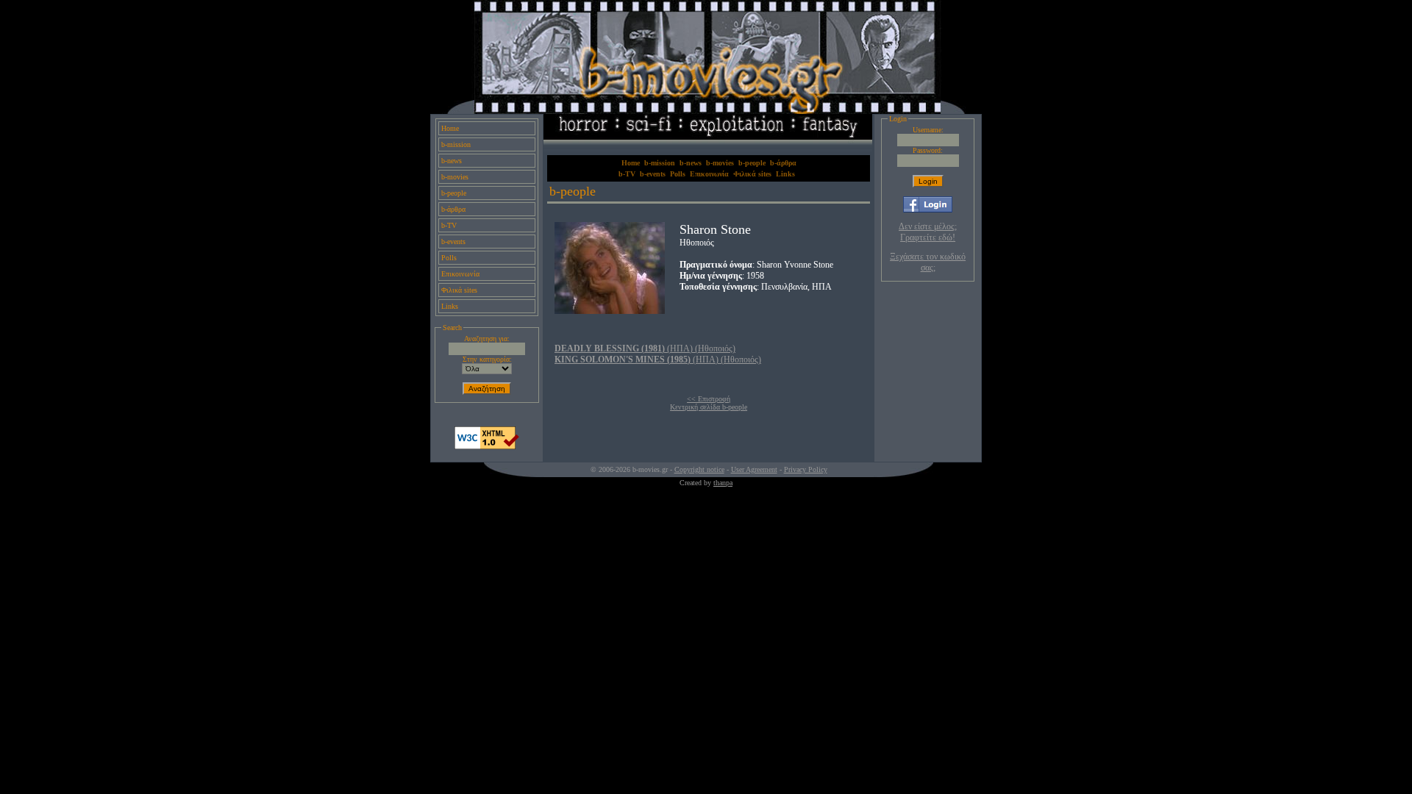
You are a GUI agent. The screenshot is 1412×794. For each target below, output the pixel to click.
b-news (451, 161)
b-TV (449, 225)
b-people (453, 193)
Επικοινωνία (460, 274)
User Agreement (754, 469)
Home (450, 128)
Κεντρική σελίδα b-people (708, 407)
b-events (453, 241)
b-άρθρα (453, 209)
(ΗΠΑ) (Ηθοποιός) (645, 348)
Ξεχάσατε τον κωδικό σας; (928, 262)
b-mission (456, 144)
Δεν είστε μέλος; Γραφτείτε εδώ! (928, 232)
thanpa (722, 483)
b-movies (454, 177)
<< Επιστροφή (708, 399)
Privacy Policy (805, 469)
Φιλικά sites (459, 290)
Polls (449, 258)
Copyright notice (699, 469)
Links (449, 306)
